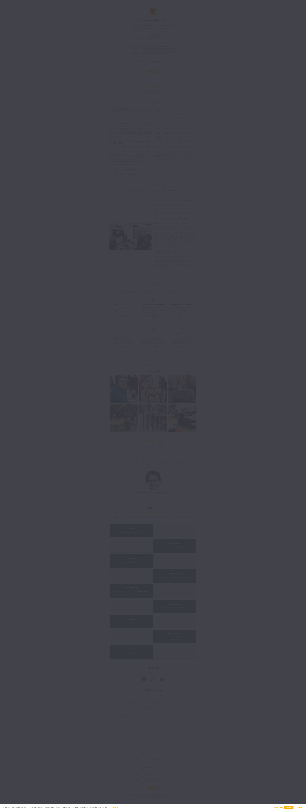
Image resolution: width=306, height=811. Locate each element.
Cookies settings (278, 807)
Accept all (288, 807)
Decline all (299, 807)
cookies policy (113, 807)
